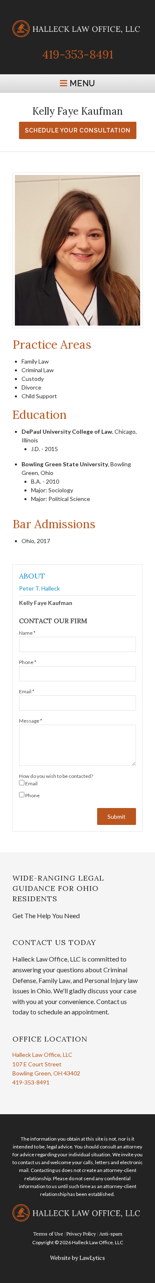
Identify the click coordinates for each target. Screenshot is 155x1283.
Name (27, 633)
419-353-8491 (77, 54)
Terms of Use (48, 1234)
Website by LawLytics (77, 1258)
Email (26, 691)
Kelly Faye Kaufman (45, 602)
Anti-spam (110, 1234)
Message (30, 721)
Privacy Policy (81, 1234)
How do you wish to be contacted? (56, 776)
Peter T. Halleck (39, 589)
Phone (27, 662)
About (32, 576)
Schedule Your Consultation (78, 130)
